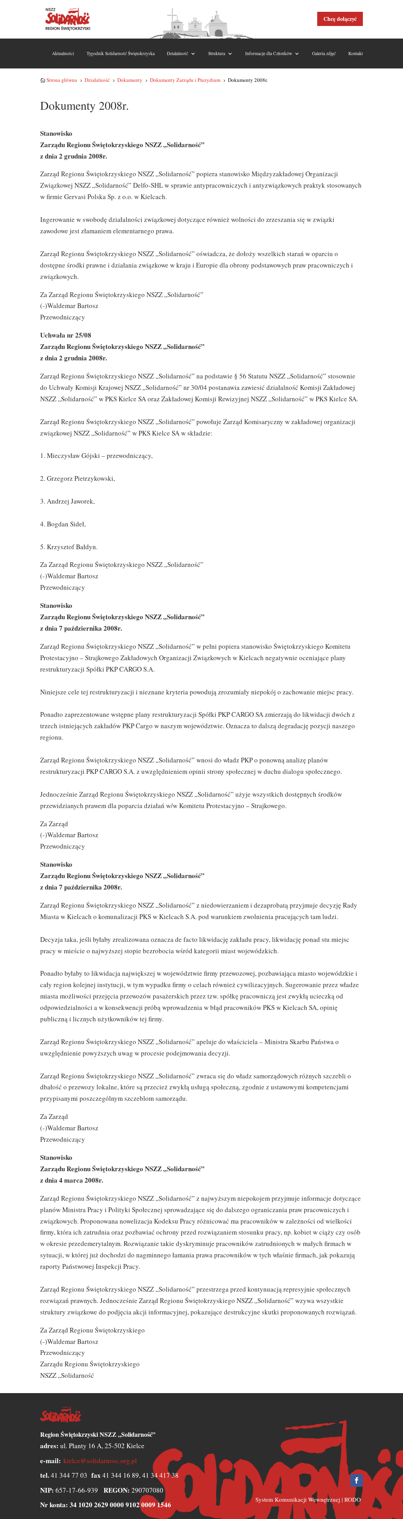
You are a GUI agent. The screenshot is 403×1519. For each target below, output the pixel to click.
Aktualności (63, 53)
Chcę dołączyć (340, 19)
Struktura (216, 53)
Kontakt (355, 53)
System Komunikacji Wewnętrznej (297, 1499)
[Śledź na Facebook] (356, 1480)
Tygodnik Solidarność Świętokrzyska (121, 53)
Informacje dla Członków (268, 53)
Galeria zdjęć (324, 53)
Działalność (177, 53)
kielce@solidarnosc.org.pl (100, 1460)
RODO (352, 1499)
